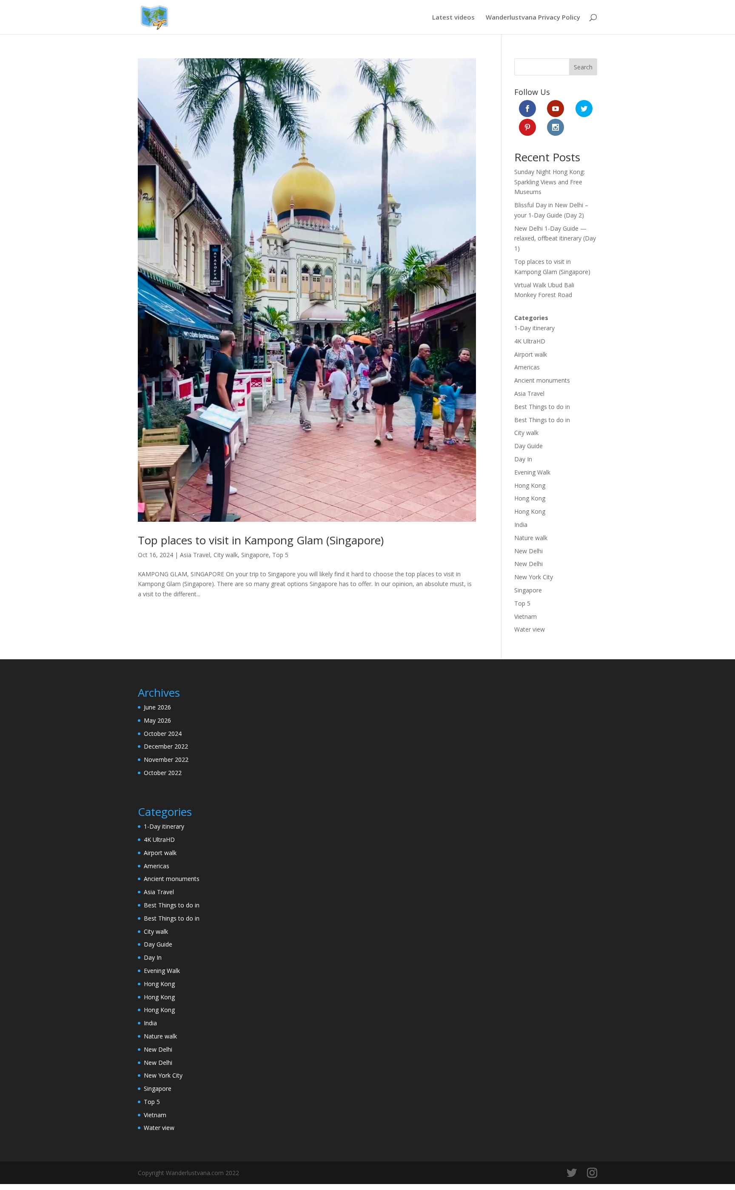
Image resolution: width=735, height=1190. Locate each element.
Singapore (255, 555)
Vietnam (525, 616)
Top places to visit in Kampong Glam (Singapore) (261, 540)
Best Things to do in (542, 407)
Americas (527, 367)
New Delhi (528, 551)
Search (583, 67)
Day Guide (528, 446)
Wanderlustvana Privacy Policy (533, 17)
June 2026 (157, 707)
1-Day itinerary (534, 328)
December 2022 (166, 746)
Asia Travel (195, 555)
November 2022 (166, 759)
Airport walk (530, 354)
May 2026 (157, 720)
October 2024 (163, 733)
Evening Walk (532, 472)
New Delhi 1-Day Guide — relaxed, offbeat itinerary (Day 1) (555, 238)
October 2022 (163, 773)
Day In (523, 459)
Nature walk (530, 538)
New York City (533, 577)
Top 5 (280, 555)
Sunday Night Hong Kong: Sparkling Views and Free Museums (549, 182)
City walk (226, 555)
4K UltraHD (529, 341)
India (520, 525)
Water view (529, 629)
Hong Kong (529, 485)
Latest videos (453, 17)
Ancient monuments (542, 380)
